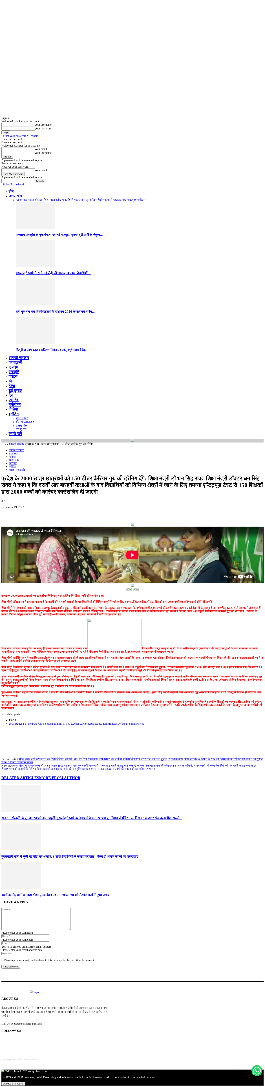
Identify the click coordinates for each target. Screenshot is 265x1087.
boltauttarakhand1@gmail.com (26, 1023)
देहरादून (85, 199)
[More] (59, 512)
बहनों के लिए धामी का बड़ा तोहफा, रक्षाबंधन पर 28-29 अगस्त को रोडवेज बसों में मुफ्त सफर (55, 895)
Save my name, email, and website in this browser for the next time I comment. (50, 960)
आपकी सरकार (19, 357)
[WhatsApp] (46, 512)
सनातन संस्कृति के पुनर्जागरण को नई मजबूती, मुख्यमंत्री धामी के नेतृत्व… (59, 235)
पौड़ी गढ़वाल (113, 199)
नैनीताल (93, 199)
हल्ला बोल (21, 425)
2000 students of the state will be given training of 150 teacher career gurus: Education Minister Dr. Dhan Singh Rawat (76, 723)
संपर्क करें (15, 433)
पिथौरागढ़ (102, 199)
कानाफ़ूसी (15, 362)
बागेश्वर (124, 199)
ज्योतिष (14, 399)
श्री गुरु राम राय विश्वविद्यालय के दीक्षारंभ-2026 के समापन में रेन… (55, 311)
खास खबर (22, 418)
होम (11, 191)
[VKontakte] (42, 1040)
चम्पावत (64, 199)
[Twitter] (20, 512)
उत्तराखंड (15, 196)
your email (41, 149)
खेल (11, 381)
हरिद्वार (142, 199)
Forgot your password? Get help (19, 135)
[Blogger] (5, 1040)
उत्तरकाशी (32, 199)
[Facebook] (7, 512)
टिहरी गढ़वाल (74, 199)
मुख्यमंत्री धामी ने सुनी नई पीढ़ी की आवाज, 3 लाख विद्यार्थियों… (53, 273)
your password (43, 128)
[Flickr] (23, 1040)
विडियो (13, 409)
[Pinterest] (33, 512)
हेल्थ (12, 385)
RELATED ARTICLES (20, 778)
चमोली (56, 199)
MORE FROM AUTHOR (59, 778)
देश (11, 395)
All (17, 199)
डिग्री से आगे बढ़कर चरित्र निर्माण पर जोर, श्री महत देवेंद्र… (53, 350)
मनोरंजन (15, 404)
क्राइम (13, 367)
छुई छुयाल (15, 390)
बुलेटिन (14, 414)
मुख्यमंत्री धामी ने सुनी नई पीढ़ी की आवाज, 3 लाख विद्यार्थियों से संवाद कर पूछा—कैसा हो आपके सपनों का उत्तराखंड (69, 856)
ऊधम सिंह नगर (45, 199)
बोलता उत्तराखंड (25, 422)
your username (43, 124)
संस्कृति (14, 371)
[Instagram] (33, 1040)
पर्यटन (13, 376)
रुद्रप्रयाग (133, 199)
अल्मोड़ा (23, 199)
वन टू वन (21, 429)
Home (4, 444)
